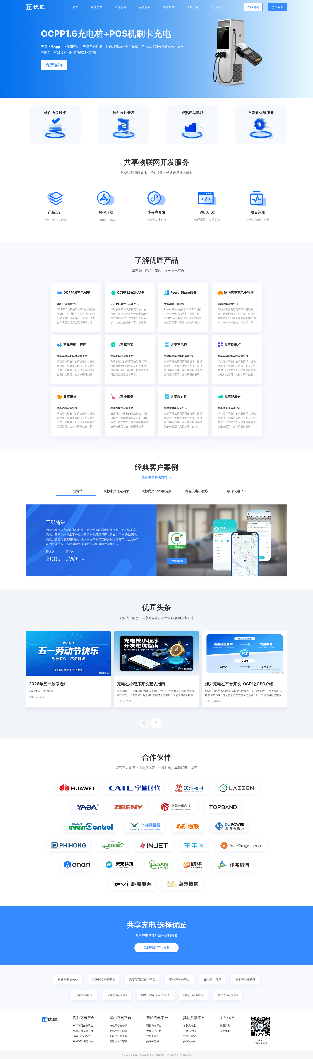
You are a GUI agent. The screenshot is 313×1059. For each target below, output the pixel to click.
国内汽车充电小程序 (239, 292)
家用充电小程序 (228, 995)
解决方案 (97, 7)
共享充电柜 (179, 344)
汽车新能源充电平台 (142, 979)
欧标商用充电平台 (83, 1025)
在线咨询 (253, 7)
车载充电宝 (189, 1025)
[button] (156, 723)
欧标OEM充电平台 (83, 1041)
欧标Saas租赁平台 (83, 1035)
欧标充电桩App (68, 979)
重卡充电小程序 (245, 979)
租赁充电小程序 (193, 995)
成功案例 (168, 7)
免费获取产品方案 (156, 947)
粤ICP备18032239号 (181, 1055)
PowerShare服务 (184, 292)
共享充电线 (189, 1030)
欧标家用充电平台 (83, 1030)
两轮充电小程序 (74, 344)
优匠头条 (192, 7)
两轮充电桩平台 (179, 979)
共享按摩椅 (125, 397)
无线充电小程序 (117, 995)
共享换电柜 (232, 344)
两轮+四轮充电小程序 (155, 995)
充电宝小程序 (84, 995)
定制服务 (144, 7)
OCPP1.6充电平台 (103, 979)
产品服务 (120, 7)
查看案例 (177, 561)
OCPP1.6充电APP (76, 292)
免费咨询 (54, 65)
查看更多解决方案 (154, 477)
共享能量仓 (232, 397)
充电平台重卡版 (118, 1035)
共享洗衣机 (179, 397)
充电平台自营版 (118, 1025)
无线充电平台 (154, 1030)
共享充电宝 (125, 344)
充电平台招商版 (118, 1030)
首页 (76, 7)
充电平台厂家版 (118, 1041)
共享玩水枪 (189, 1041)
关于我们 (216, 7)
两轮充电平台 (154, 1025)
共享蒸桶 (69, 397)
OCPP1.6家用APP (130, 292)
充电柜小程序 (212, 979)
